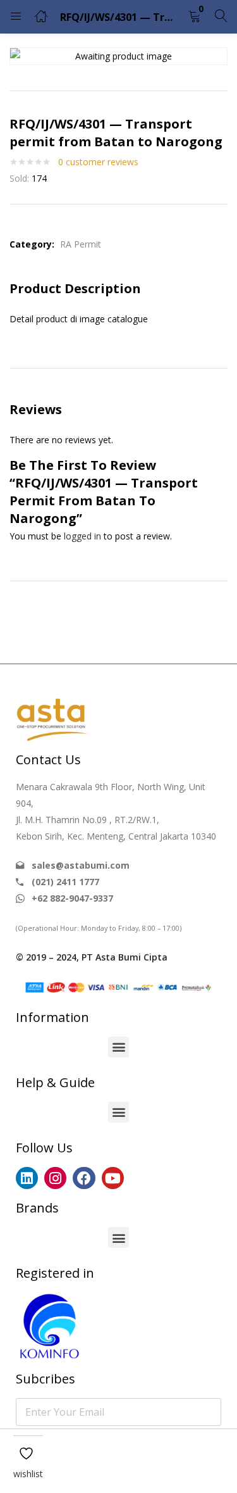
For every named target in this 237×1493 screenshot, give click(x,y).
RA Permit (80, 244)
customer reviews (98, 162)
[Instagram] (55, 1178)
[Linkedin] (27, 1178)
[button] (194, 17)
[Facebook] (84, 1178)
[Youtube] (113, 1178)
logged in (82, 536)
